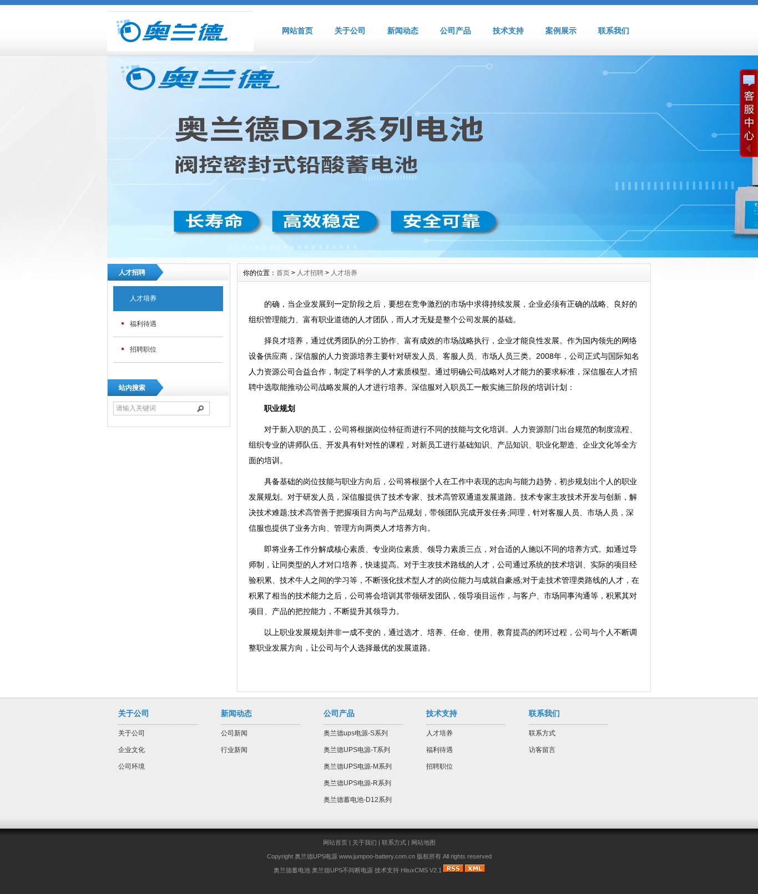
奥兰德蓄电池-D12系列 (358, 800)
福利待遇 (143, 324)
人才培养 (143, 298)
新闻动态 (402, 30)
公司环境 (131, 766)
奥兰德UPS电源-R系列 (357, 783)
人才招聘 (310, 273)
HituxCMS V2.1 (421, 870)
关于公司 (350, 30)
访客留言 (542, 750)
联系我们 (613, 30)
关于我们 (364, 842)
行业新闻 (234, 750)
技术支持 (508, 30)
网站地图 (423, 842)
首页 (283, 273)
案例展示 (561, 30)
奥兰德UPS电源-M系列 (358, 766)
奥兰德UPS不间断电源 (342, 870)
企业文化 (131, 750)
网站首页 (297, 30)
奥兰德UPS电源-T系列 (357, 750)
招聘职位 (143, 349)
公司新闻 (234, 733)
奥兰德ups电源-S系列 (356, 733)
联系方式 (542, 733)
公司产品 (455, 30)
